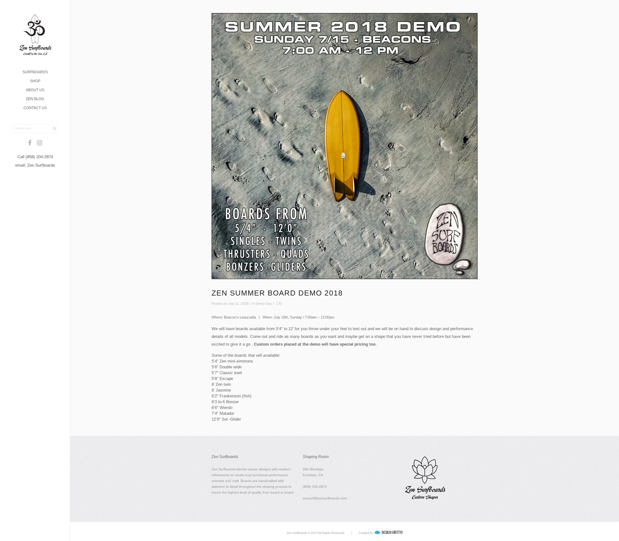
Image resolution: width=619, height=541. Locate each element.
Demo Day (264, 303)
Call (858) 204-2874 (35, 157)
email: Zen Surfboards (35, 165)
